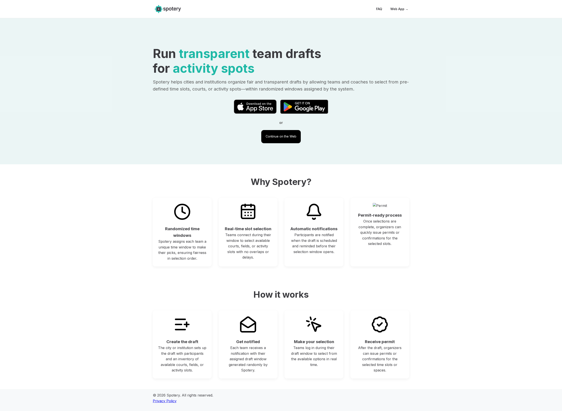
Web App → (399, 9)
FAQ (379, 9)
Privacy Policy (165, 401)
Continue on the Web (281, 136)
